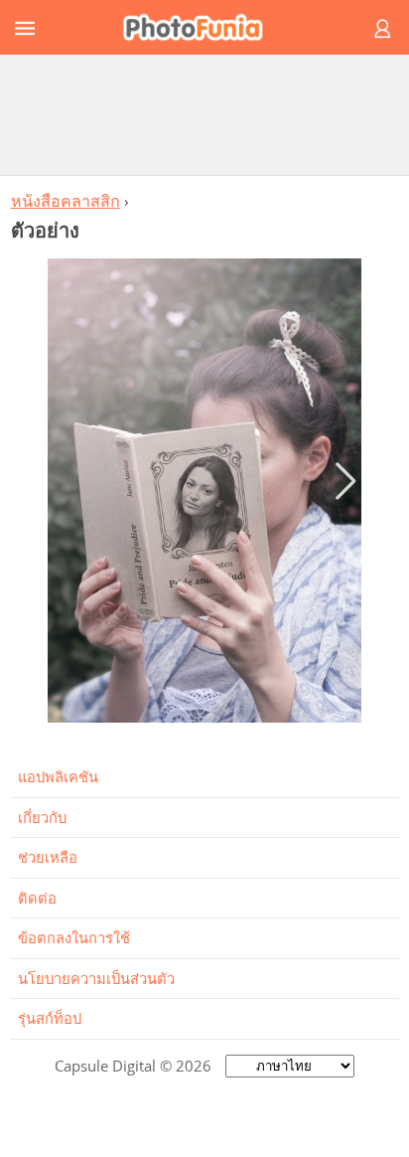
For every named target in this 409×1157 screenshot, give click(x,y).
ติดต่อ (37, 898)
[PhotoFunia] (201, 27)
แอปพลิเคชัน (58, 776)
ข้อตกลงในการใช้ (74, 937)
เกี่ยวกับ (42, 817)
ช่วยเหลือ (47, 857)
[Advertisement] (204, 114)
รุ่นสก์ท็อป (49, 1018)
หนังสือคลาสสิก (65, 201)
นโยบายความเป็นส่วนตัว (96, 978)
